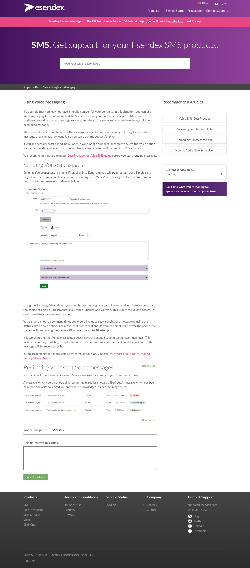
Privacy (69, 515)
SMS (37, 87)
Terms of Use (73, 505)
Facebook (199, 531)
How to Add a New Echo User (194, 150)
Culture (151, 510)
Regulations (194, 11)
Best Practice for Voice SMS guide (89, 155)
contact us (176, 21)
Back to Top (149, 365)
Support (27, 87)
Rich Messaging (33, 510)
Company (154, 497)
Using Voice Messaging (63, 87)
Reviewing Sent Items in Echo (194, 129)
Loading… (112, 505)
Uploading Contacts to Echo (194, 140)
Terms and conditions (81, 497)
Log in (222, 3)
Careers (152, 505)
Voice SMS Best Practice (194, 118)
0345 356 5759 (198, 510)
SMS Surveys (31, 515)
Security (70, 510)
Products (153, 11)
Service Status (174, 11)
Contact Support (215, 11)
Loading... (172, 174)
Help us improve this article (41, 443)
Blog (196, 516)
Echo (45, 87)
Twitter (198, 521)
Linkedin (198, 526)
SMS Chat (29, 525)
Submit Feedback (35, 477)
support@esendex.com (202, 505)
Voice (27, 520)
